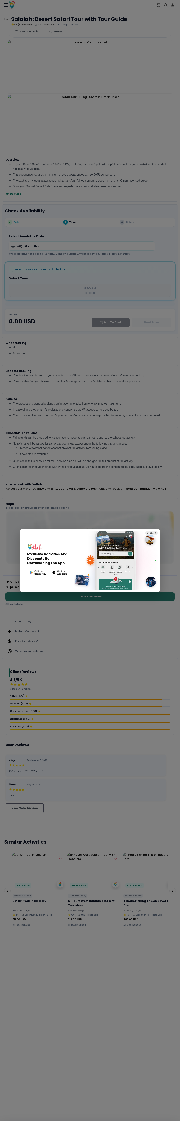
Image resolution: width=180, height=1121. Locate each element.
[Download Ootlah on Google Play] (37, 572)
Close (151, 532)
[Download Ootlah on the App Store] (59, 572)
